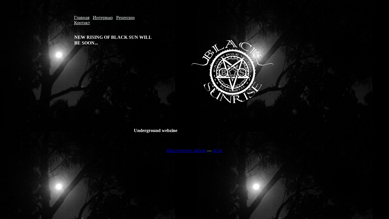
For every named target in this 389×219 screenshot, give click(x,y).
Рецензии (125, 17)
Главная (81, 17)
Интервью (103, 17)
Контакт (82, 22)
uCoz (217, 150)
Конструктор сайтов (186, 150)
